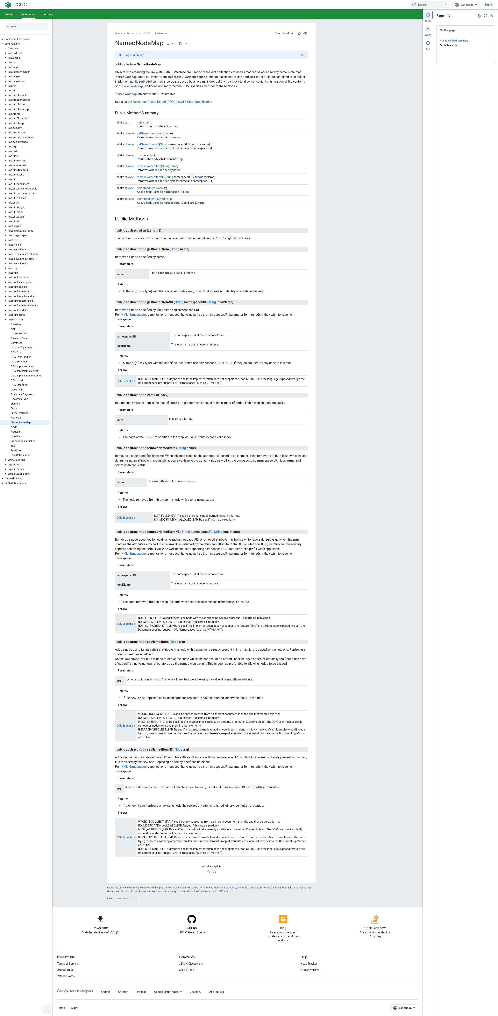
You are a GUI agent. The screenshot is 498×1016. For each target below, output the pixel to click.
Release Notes (66, 976)
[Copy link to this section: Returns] (132, 284)
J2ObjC (19, 4)
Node (130, 133)
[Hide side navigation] (47, 1009)
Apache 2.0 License (295, 887)
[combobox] (429, 4)
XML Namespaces (134, 314)
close (491, 15)
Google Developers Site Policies (143, 891)
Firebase (141, 991)
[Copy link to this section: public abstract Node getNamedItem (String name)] (194, 249)
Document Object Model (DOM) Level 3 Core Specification (172, 102)
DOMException (126, 381)
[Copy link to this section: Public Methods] (152, 219)
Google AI (196, 991)
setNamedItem (146, 187)
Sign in (489, 4)
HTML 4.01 (213, 382)
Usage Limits (65, 969)
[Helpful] (299, 33)
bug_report (479, 15)
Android (105, 991)
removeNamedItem (149, 166)
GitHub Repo (186, 969)
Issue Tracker (309, 963)
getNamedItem (146, 133)
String (160, 133)
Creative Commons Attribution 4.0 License (212, 887)
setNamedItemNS (148, 198)
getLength (143, 122)
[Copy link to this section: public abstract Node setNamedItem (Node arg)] (190, 642)
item (140, 155)
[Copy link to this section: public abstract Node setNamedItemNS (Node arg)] (194, 749)
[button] (25, 39)
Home (118, 33)
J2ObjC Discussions (191, 963)
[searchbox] (26, 26)
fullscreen (485, 15)
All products (216, 991)
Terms (61, 1007)
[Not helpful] (305, 33)
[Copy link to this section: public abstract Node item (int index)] (173, 395)
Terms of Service (67, 963)
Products (132, 33)
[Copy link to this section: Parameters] (137, 264)
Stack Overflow (310, 969)
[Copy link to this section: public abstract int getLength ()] (166, 230)
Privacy (73, 1007)
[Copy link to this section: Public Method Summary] (162, 113)
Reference (28, 14)
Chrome (123, 991)
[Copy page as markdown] (180, 43)
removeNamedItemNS (151, 177)
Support (48, 14)
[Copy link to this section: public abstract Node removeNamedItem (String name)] (200, 448)
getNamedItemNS (148, 144)
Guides (9, 14)
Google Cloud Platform (168, 991)
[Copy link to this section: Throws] (131, 370)
